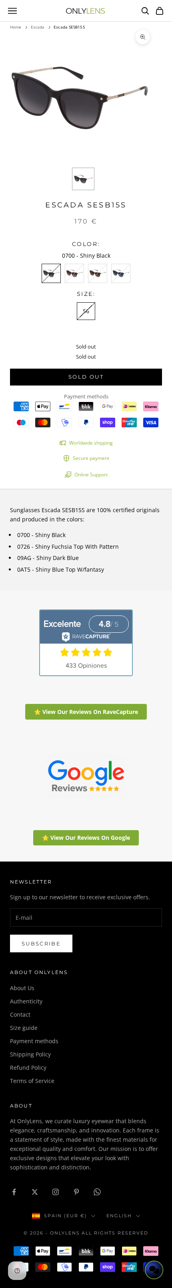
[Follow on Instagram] (56, 1192)
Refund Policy (28, 1067)
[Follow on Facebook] (14, 1192)
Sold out (86, 376)
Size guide (24, 1028)
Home (15, 27)
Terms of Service (32, 1081)
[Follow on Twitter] (35, 1192)
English (119, 1215)
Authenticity (26, 1001)
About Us (22, 988)
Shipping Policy (30, 1054)
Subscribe (41, 943)
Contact (20, 1014)
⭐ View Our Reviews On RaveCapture (86, 712)
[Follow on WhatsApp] (97, 1192)
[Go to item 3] (83, 179)
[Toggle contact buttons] (154, 1270)
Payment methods (34, 1041)
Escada (38, 27)
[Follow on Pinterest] (76, 1192)
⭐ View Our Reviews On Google (86, 837)
